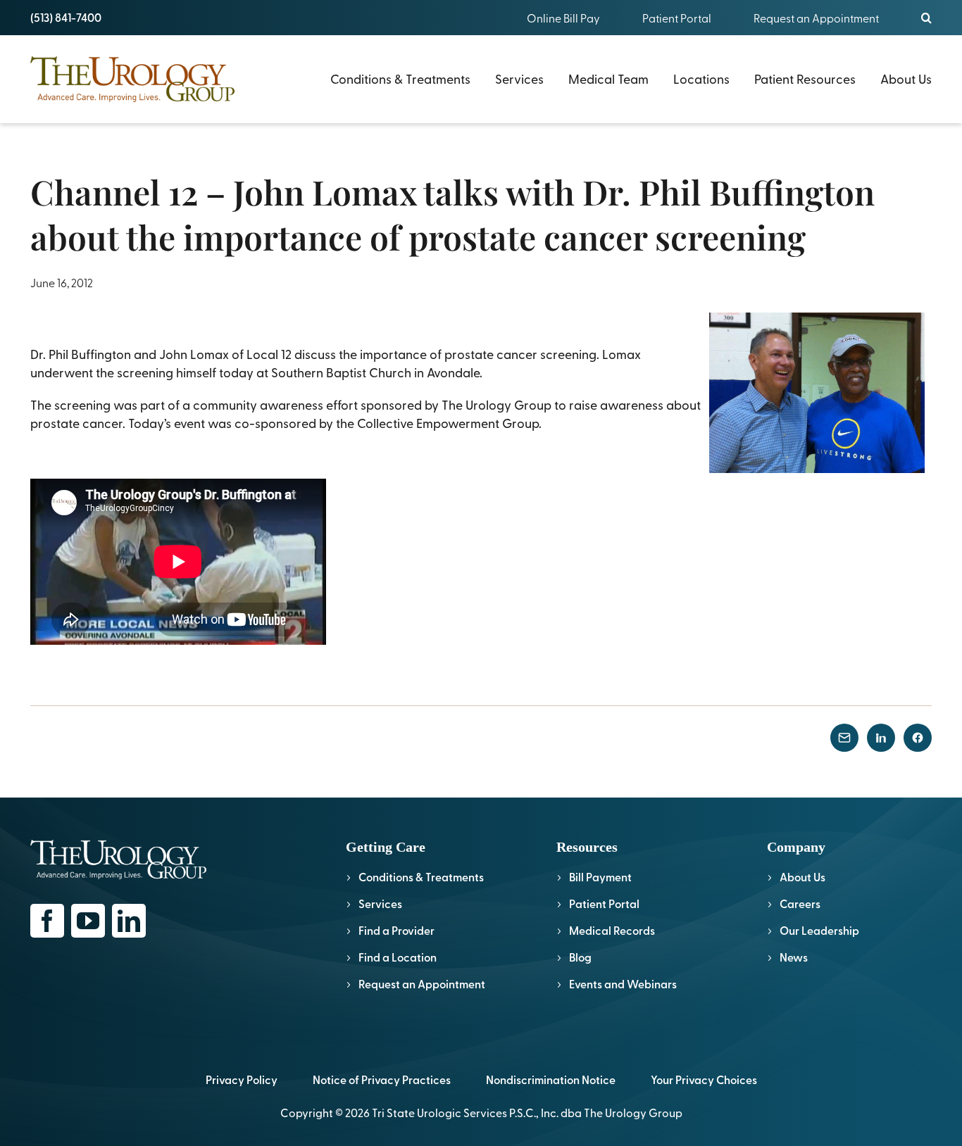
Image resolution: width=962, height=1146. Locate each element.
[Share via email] (844, 738)
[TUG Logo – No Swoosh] (132, 62)
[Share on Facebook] (918, 738)
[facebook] (47, 921)
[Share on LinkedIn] (881, 738)
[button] (926, 17)
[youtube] (88, 921)
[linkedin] (129, 921)
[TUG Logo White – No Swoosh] (118, 846)
